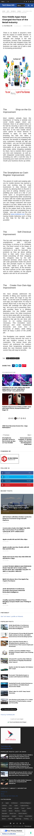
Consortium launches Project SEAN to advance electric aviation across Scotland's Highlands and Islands (21, 756)
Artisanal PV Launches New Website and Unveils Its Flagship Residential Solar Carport (20, 660)
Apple (7, 803)
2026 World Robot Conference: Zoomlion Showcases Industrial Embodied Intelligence (19, 627)
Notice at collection (9, 834)
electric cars (13, 813)
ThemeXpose (27, 826)
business (13, 11)
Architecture (14, 803)
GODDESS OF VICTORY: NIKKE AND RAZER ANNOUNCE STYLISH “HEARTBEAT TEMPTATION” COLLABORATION (16, 389)
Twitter (18, 477)
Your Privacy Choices (14, 831)
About (2, 794)
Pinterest (18, 485)
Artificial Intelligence (25, 803)
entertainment (5, 816)
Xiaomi (29, 808)
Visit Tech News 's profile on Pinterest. (12, 616)
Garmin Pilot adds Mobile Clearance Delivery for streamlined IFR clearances (20, 781)
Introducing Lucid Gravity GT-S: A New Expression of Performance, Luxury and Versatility (21, 701)
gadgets (14, 816)
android (4, 811)
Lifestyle (16, 808)
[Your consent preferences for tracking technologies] (31, 833)
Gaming (4, 808)
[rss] (23, 823)
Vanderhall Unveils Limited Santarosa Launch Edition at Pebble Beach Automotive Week (20, 685)
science (21, 816)
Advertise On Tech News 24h (9, 796)
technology (18, 818)
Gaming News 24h (6, 748)
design (24, 811)
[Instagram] (28, 1)
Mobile (19, 11)
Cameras (4, 805)
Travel (22, 808)
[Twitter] (13, 823)
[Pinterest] (30, 1)
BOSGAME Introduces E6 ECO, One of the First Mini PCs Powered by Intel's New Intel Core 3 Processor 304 (21, 773)
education (4, 813)
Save (25, 365)
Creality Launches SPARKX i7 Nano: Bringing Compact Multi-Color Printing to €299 (21, 652)
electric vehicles (23, 813)
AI (2, 803)
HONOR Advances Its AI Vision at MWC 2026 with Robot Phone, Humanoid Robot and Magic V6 (16, 408)
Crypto (16, 805)
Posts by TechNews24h (8, 714)
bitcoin (10, 811)
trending (26, 818)
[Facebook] (10, 823)
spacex (4, 818)
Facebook (18, 472)
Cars (10, 805)
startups (10, 818)
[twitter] (26, 1)
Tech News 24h (6, 746)
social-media (28, 816)
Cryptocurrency (24, 805)
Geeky (10, 808)
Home (3, 11)
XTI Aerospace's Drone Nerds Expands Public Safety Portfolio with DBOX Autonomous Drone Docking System (21, 635)
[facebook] (24, 1)
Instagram (18, 481)
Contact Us (4, 792)
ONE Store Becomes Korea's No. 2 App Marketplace (15, 426)
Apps (8, 11)
